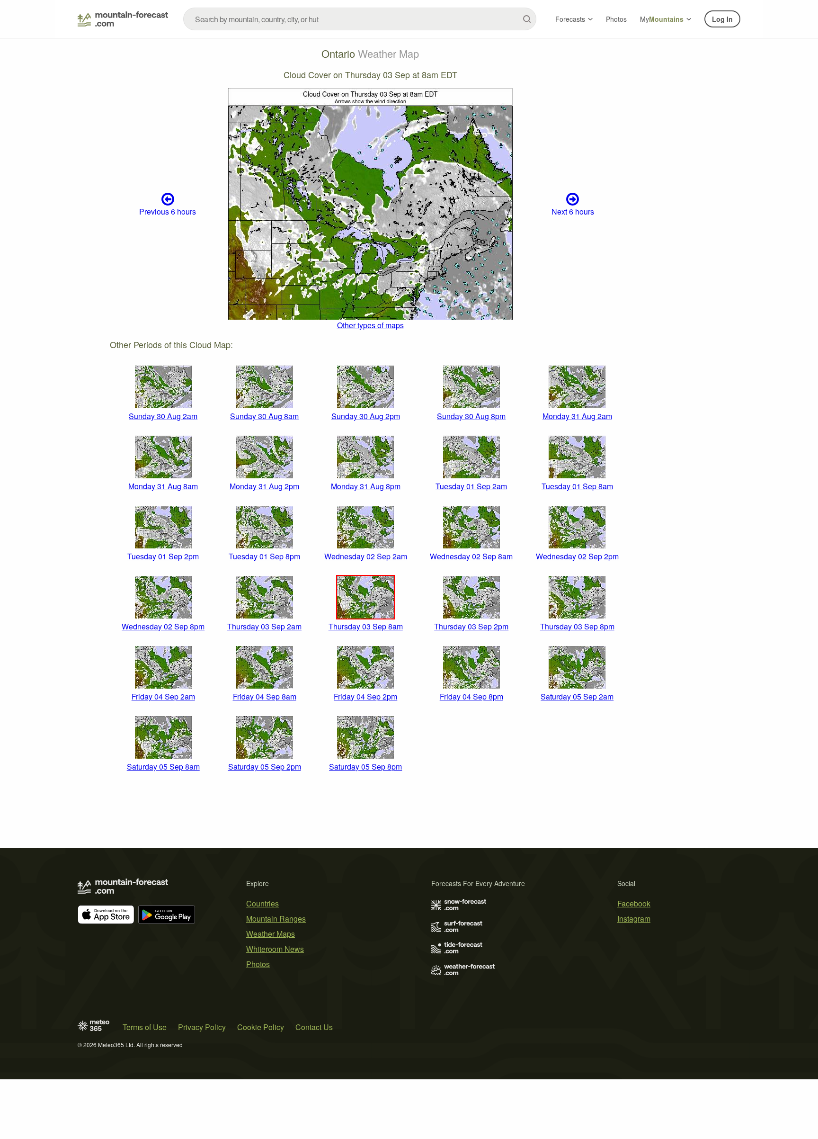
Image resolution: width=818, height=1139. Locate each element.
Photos (616, 19)
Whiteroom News (275, 948)
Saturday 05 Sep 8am (163, 766)
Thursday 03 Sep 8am (366, 626)
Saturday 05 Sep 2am (577, 696)
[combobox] (359, 19)
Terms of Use (145, 1027)
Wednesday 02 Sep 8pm (163, 626)
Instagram (633, 918)
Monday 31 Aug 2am (577, 416)
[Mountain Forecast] (123, 19)
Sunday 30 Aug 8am (264, 416)
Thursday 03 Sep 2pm (471, 626)
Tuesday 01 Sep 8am (577, 486)
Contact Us (314, 1027)
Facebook (633, 903)
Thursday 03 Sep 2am (264, 626)
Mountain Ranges (276, 918)
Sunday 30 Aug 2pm (365, 416)
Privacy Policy (202, 1027)
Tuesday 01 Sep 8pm (264, 556)
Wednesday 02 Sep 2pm (577, 556)
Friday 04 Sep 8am (264, 696)
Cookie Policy (260, 1027)
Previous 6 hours (167, 211)
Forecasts (570, 19)
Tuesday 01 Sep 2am (471, 486)
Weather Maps (270, 933)
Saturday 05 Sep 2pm (264, 766)
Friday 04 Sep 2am (163, 696)
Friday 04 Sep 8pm (471, 696)
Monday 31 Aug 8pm (365, 486)
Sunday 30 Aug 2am (163, 416)
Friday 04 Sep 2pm (365, 696)
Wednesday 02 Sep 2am (365, 556)
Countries (262, 903)
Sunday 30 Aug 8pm (471, 416)
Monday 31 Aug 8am (163, 486)
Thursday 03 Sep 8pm (577, 626)
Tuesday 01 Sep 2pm (163, 556)
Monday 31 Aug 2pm (264, 486)
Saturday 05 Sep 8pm (365, 766)
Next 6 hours (572, 211)
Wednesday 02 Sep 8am (471, 556)
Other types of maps (370, 325)
